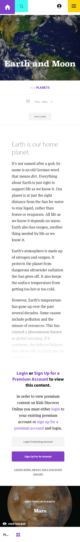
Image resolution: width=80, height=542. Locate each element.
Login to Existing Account (38, 441)
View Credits (40, 116)
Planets (43, 87)
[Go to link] (7, 7)
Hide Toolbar (16, 524)
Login (22, 373)
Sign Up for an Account (38, 456)
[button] (40, 101)
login (55, 409)
